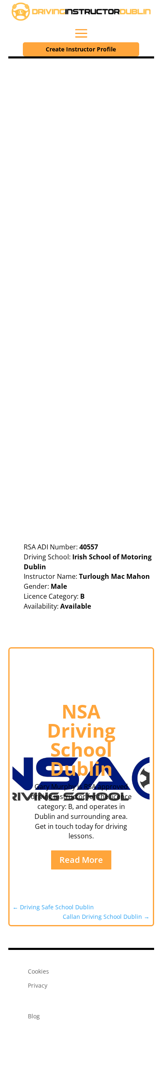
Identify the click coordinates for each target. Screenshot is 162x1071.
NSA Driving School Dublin (81, 739)
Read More (81, 859)
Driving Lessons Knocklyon (88, 623)
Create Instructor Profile (81, 49)
